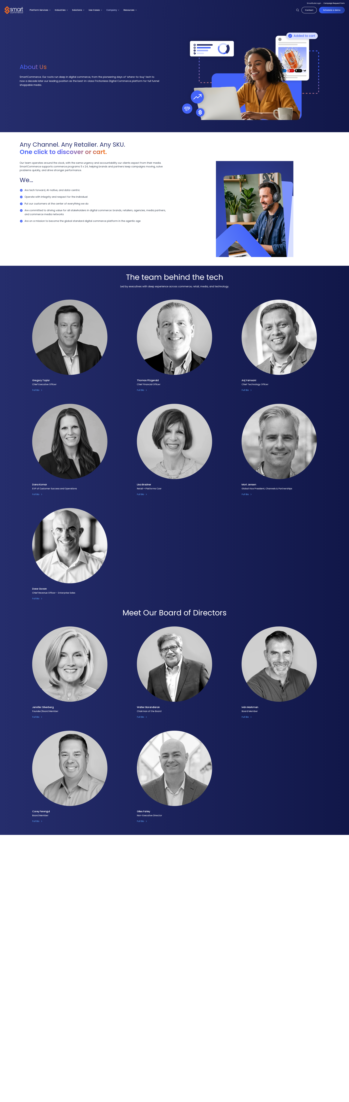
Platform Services (39, 10)
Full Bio (35, 390)
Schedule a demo (332, 10)
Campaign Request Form (334, 3)
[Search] (297, 10)
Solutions (77, 10)
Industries (60, 10)
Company (111, 10)
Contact (309, 10)
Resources (129, 10)
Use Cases (94, 10)
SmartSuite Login (314, 3)
